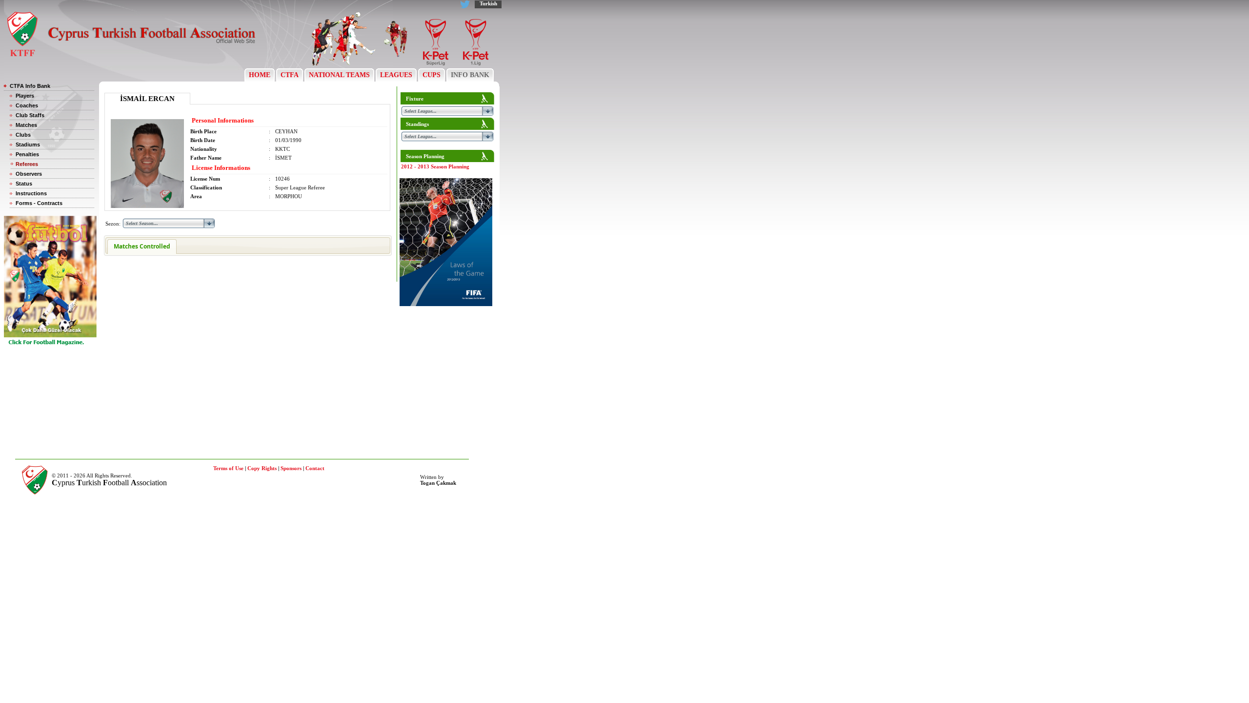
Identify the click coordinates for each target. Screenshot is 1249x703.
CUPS (432, 75)
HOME (259, 75)
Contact (314, 468)
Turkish (488, 3)
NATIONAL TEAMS (339, 75)
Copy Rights (262, 468)
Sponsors (291, 468)
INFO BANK (470, 75)
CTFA (290, 75)
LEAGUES (396, 75)
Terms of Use (228, 468)
